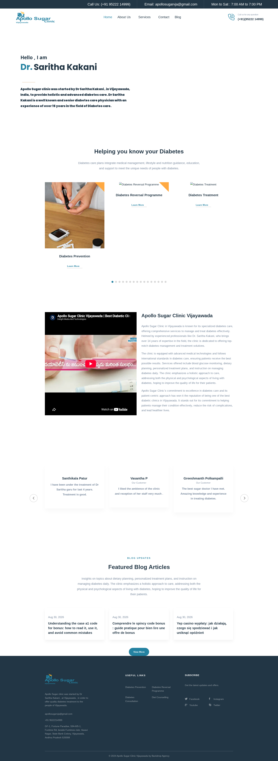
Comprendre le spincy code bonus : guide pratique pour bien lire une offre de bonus (138, 628)
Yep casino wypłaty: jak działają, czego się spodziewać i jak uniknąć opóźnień (202, 628)
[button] (112, 282)
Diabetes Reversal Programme (139, 195)
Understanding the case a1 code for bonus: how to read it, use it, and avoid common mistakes (73, 628)
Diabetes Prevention (74, 256)
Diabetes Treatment (203, 195)
